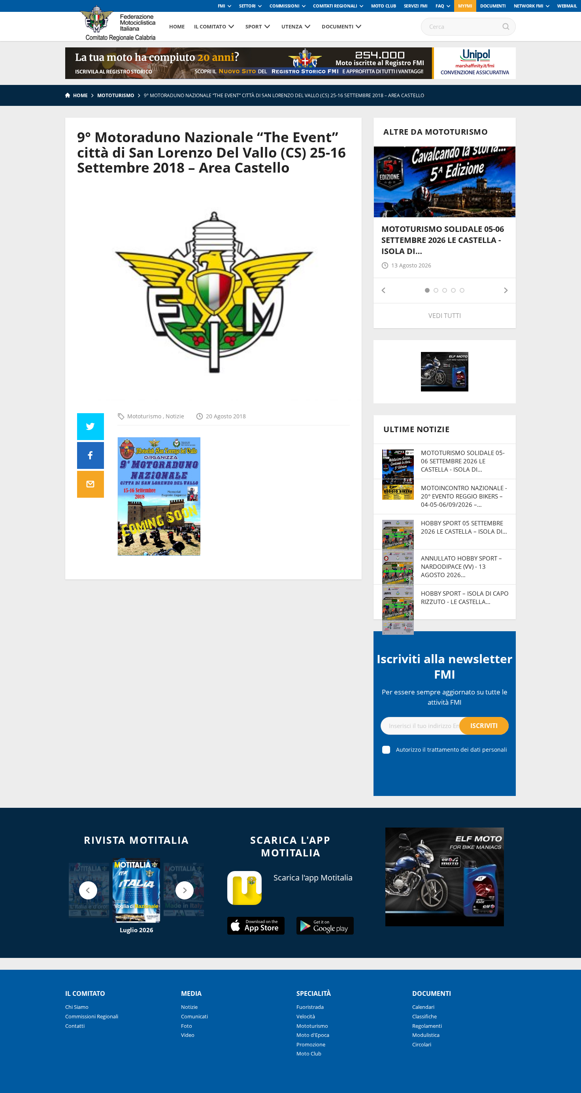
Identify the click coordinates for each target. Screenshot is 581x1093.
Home (177, 26)
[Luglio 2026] (136, 890)
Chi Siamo (77, 1006)
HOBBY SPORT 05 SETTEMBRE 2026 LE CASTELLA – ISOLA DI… (464, 527)
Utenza (291, 26)
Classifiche (424, 1016)
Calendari (423, 1006)
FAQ (440, 6)
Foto (186, 1025)
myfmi (465, 6)
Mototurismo (115, 95)
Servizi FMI (416, 6)
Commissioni (284, 6)
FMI (221, 6)
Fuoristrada (310, 1006)
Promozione (310, 1044)
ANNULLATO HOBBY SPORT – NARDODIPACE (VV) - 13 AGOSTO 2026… (461, 566)
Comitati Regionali (335, 6)
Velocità (305, 1016)
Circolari (421, 1044)
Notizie (175, 416)
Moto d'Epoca (312, 1034)
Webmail (567, 6)
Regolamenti (427, 1025)
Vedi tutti (444, 315)
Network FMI (528, 6)
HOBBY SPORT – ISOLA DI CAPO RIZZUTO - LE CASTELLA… (465, 597)
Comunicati (194, 1016)
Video (187, 1034)
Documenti (493, 6)
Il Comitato (210, 26)
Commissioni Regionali (91, 1016)
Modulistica (426, 1034)
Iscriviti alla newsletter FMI (445, 666)
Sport (253, 26)
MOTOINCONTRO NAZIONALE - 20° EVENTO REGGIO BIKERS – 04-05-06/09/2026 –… (464, 496)
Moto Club (383, 6)
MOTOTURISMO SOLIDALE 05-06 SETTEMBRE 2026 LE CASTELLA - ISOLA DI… (442, 240)
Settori (247, 6)
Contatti (75, 1025)
